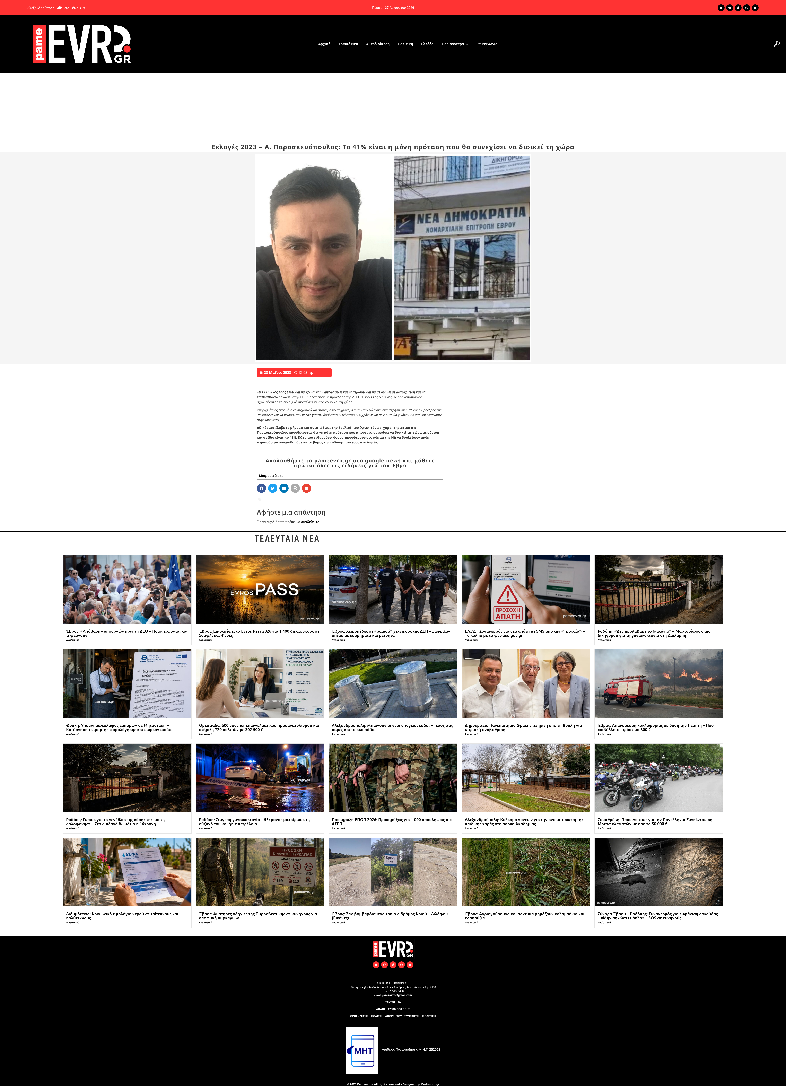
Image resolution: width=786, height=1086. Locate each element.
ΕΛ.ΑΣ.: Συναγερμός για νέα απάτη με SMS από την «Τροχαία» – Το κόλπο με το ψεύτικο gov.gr (525, 633)
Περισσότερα (453, 44)
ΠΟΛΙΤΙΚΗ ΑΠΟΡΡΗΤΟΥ (386, 1016)
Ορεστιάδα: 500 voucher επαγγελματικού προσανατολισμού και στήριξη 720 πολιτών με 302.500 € (259, 727)
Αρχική (324, 44)
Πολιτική (405, 44)
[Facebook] (729, 7)
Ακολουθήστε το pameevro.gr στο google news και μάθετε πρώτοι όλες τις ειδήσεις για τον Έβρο (350, 463)
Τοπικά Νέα (348, 44)
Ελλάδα (427, 44)
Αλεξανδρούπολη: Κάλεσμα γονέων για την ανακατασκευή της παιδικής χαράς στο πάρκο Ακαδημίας (524, 821)
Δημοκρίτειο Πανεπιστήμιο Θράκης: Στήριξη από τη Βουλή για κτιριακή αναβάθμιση (523, 727)
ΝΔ (397, 499)
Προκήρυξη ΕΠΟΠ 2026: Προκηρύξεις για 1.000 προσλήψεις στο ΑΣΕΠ (392, 821)
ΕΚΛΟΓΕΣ (384, 499)
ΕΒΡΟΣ (368, 499)
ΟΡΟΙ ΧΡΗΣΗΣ (359, 1016)
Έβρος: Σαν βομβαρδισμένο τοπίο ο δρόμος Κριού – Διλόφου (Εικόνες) (390, 915)
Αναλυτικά (72, 640)
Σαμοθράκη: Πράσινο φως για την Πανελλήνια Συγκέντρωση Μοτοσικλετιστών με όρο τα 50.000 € (655, 821)
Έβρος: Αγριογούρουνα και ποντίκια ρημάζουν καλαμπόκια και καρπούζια (524, 915)
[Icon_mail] (721, 7)
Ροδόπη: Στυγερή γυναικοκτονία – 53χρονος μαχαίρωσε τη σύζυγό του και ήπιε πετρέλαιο (254, 821)
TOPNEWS (271, 499)
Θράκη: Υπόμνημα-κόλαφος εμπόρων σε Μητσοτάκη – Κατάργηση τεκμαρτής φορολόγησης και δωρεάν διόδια (119, 727)
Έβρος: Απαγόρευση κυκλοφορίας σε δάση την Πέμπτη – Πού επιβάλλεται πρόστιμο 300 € (656, 727)
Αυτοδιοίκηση (378, 44)
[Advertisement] (393, 103)
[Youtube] (755, 7)
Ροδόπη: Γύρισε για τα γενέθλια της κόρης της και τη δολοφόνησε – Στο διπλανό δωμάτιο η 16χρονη (115, 821)
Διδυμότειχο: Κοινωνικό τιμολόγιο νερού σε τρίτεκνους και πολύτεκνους (122, 915)
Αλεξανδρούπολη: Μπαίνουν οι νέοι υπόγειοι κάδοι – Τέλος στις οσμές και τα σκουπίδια (392, 727)
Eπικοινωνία (486, 44)
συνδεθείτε (310, 521)
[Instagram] (746, 7)
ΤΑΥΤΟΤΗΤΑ (393, 1002)
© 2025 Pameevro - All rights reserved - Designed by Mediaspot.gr (393, 1084)
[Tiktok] (738, 7)
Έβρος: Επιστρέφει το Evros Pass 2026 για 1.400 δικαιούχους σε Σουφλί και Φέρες (259, 633)
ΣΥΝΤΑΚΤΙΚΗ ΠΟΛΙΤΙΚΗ (420, 1016)
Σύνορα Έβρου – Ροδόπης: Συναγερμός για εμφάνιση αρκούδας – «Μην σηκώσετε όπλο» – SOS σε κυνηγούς (658, 915)
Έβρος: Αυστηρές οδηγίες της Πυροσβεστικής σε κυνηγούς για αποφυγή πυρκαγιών (258, 915)
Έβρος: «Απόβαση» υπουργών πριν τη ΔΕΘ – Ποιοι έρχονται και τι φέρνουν (126, 633)
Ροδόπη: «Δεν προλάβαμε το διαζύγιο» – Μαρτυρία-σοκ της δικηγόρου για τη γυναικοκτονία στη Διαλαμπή (654, 633)
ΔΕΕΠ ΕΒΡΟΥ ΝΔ (345, 499)
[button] (777, 44)
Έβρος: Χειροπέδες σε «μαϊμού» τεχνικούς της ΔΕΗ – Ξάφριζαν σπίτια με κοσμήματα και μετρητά (391, 633)
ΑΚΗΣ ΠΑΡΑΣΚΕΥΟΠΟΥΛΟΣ (305, 499)
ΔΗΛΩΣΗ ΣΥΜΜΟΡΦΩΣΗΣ (393, 1009)
